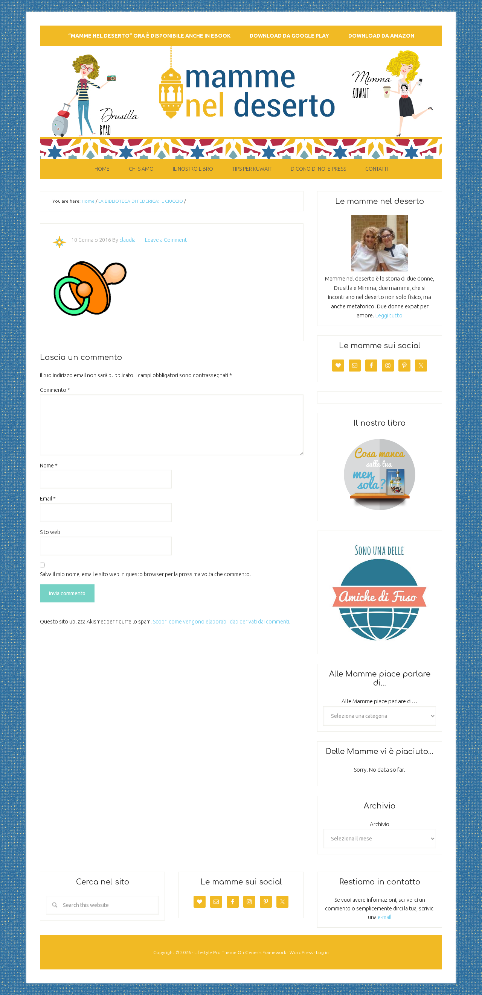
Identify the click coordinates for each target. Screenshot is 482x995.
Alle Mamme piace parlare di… (380, 701)
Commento (55, 390)
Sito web (50, 532)
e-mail (384, 917)
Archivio (379, 824)
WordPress (301, 952)
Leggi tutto (389, 315)
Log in (322, 952)
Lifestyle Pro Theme (215, 952)
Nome (49, 466)
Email (48, 499)
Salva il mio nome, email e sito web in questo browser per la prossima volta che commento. (145, 574)
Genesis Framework (265, 952)
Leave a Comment (166, 240)
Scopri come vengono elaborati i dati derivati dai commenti (221, 622)
